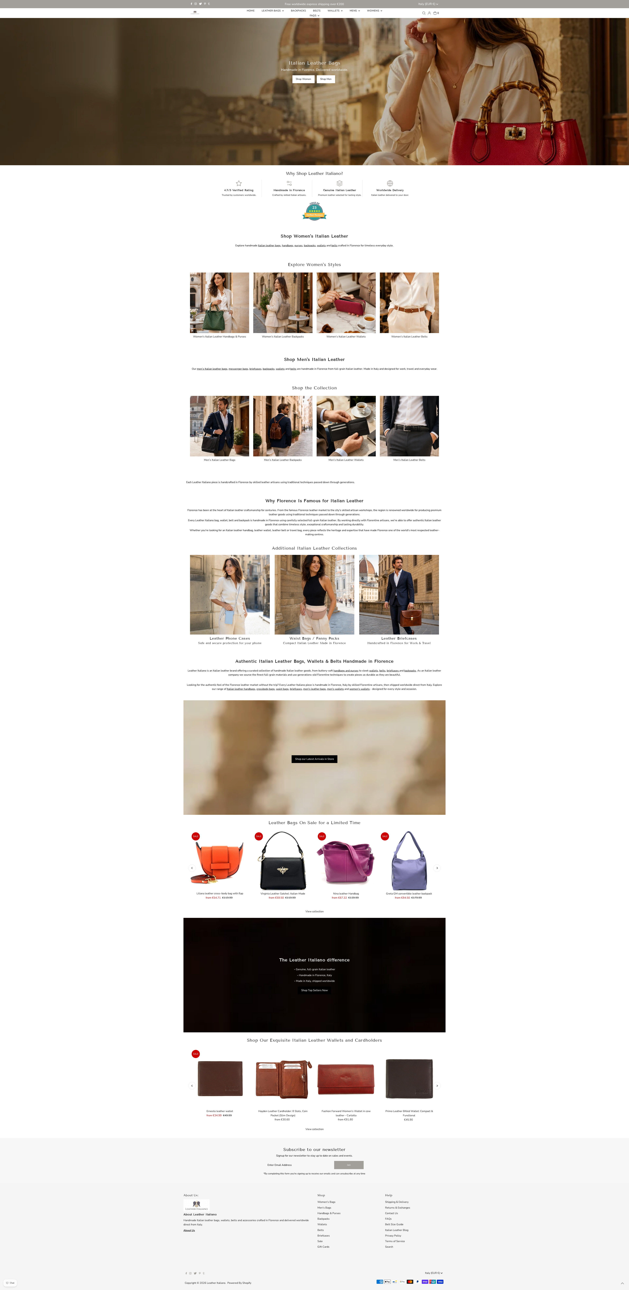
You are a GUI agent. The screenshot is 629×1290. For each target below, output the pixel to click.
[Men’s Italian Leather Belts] (409, 425)
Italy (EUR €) (427, 4)
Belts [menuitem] (316, 10)
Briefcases (323, 1235)
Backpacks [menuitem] (298, 10)
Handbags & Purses (329, 1213)
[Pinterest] (205, 4)
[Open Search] (423, 13)
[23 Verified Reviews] (314, 226)
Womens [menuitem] (373, 10)
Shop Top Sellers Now (314, 990)
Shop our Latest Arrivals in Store (314, 759)
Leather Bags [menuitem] (271, 10)
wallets (321, 245)
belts (334, 245)
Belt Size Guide (394, 1224)
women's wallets (359, 689)
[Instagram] (196, 4)
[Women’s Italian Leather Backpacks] (282, 302)
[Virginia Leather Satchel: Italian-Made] (283, 860)
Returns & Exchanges (397, 1208)
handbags (287, 245)
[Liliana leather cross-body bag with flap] (220, 860)
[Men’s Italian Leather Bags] (219, 425)
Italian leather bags (269, 245)
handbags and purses (346, 670)
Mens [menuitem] (354, 10)
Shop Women (303, 79)
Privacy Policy (393, 1235)
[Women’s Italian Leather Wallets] (346, 302)
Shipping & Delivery (397, 1202)
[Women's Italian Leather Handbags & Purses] (219, 302)
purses (299, 245)
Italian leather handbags (241, 689)
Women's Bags (326, 1202)
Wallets (322, 1224)
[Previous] (192, 868)
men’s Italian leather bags (212, 369)
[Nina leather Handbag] (346, 860)
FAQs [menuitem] (313, 15)
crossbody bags (266, 689)
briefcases (255, 369)
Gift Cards (323, 1247)
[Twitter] (200, 4)
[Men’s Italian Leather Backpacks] (282, 425)
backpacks (310, 245)
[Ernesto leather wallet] (220, 1078)
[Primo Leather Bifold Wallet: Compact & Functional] (409, 1078)
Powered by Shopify (239, 1283)
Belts (320, 1230)
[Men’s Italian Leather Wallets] (346, 425)
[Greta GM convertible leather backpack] (409, 860)
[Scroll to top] (622, 1283)
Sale (320, 1241)
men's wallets (335, 689)
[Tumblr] (209, 4)
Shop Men (326, 79)
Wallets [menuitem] (334, 10)
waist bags (282, 689)
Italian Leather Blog (396, 1230)
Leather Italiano (216, 1283)
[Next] (437, 868)
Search (389, 1247)
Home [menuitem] (251, 10)
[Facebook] (191, 4)
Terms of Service (395, 1241)
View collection (314, 911)
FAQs (388, 1219)
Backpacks (323, 1219)
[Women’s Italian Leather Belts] (409, 302)
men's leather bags (314, 689)
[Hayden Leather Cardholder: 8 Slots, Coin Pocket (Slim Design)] (283, 1078)
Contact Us (391, 1213)
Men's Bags (324, 1208)
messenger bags (238, 369)
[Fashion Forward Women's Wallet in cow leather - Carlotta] (346, 1078)
